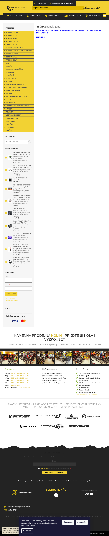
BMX (7, 63)
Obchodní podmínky (37, 481)
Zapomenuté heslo (11, 300)
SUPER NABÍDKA (12, 32)
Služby (9, 81)
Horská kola (11, 35)
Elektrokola (11, 38)
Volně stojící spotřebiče (16, 87)
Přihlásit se (11, 294)
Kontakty (49, 481)
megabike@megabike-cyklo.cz (19, 507)
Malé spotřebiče (13, 90)
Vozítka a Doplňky (13, 115)
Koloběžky (10, 72)
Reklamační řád (71, 481)
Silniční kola (11, 45)
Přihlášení (86, 8)
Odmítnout (68, 522)
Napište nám (59, 481)
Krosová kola (12, 41)
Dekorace (10, 127)
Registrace (94, 8)
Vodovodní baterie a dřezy (17, 106)
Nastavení (27, 531)
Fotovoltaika (12, 118)
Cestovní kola (12, 54)
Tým (25, 481)
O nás (20, 481)
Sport (8, 100)
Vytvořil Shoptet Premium (95, 533)
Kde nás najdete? (25, 492)
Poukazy (9, 112)
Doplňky (9, 66)
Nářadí (9, 94)
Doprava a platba (85, 481)
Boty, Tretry (11, 78)
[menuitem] (14, 15)
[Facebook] (56, 495)
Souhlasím (81, 522)
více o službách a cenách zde (86, 395)
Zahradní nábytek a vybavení (18, 97)
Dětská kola (11, 57)
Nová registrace (10, 298)
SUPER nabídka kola (14, 48)
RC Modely (10, 103)
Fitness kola (11, 60)
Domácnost (11, 121)
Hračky (9, 109)
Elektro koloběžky (14, 69)
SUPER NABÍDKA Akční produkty (19, 51)
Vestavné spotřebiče (15, 84)
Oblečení (10, 75)
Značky (9, 130)
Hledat (30, 142)
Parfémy (9, 124)
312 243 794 (12, 510)
